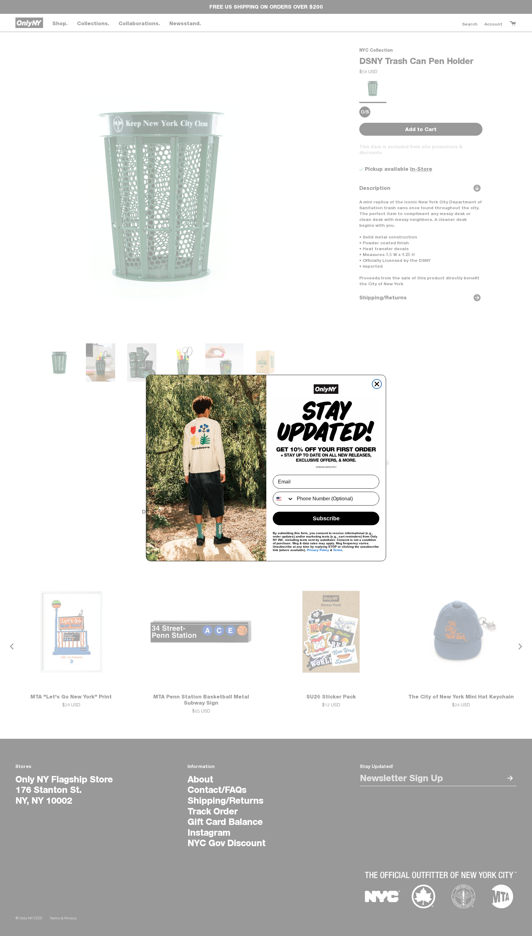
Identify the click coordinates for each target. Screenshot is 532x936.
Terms (337, 550)
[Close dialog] (376, 384)
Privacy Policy (318, 550)
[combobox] (283, 498)
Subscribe (326, 518)
